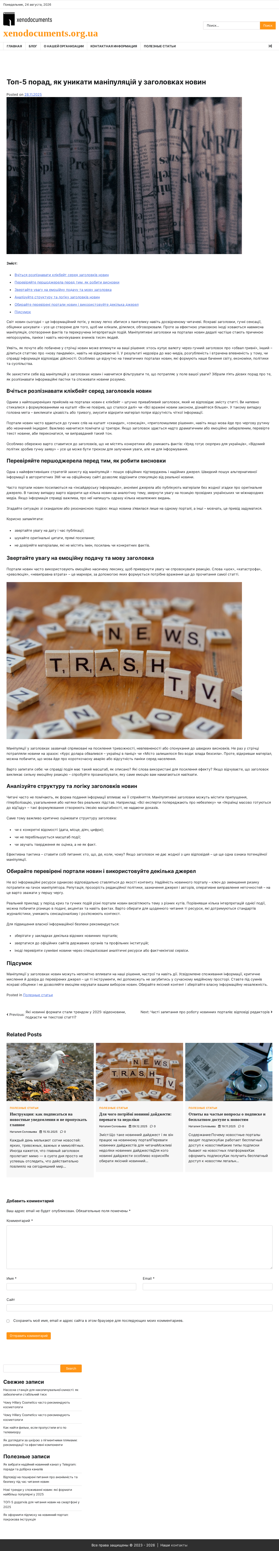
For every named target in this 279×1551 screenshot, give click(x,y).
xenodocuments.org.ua (50, 33)
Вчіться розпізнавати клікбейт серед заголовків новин (62, 275)
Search (71, 1368)
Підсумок (23, 312)
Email (149, 1278)
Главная (14, 46)
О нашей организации (64, 46)
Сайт (11, 1299)
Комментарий (20, 1220)
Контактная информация (113, 46)
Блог (33, 46)
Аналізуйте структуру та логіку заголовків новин (57, 297)
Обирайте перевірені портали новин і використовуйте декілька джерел (77, 304)
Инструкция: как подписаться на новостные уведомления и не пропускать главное (48, 1119)
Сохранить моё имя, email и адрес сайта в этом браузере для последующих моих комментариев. (98, 1320)
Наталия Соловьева (23, 1131)
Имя (12, 1278)
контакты (179, 1545)
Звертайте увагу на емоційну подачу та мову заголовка (63, 289)
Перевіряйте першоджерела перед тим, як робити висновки (67, 282)
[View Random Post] (270, 46)
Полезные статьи (160, 46)
